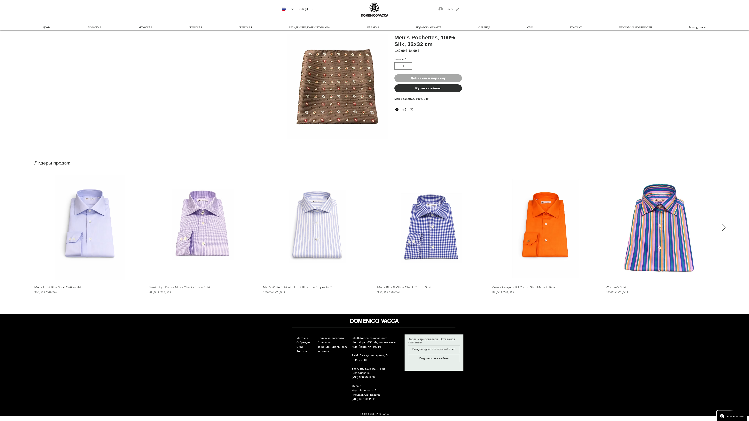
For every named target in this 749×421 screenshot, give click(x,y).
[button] (305, 9)
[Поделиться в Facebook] (397, 109)
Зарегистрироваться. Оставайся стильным (431, 341)
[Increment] (409, 66)
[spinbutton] (403, 66)
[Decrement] (397, 66)
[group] (374, 234)
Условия (323, 351)
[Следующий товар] (723, 227)
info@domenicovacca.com (369, 338)
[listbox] (305, 9)
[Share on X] (411, 109)
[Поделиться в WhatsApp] (404, 109)
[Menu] (463, 6)
